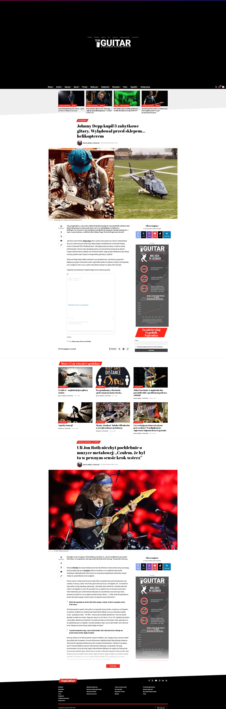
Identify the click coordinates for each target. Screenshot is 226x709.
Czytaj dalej (113, 666)
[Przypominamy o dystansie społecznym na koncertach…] (113, 377)
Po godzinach (82, 120)
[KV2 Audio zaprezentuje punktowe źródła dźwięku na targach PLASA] (127, 98)
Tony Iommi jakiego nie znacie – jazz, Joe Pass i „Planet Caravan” (71, 110)
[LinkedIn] (167, 234)
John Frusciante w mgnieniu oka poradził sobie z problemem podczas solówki (150, 392)
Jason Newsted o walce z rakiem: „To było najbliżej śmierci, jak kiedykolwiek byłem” (154, 111)
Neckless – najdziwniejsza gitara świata (73, 391)
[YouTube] (156, 680)
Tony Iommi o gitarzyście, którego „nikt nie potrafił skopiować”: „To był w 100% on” (98, 111)
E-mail (136, 340)
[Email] (61, 241)
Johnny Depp (87, 241)
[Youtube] (154, 234)
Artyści (74, 105)
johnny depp (75, 341)
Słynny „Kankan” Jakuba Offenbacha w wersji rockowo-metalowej (113, 426)
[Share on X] (61, 236)
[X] (143, 234)
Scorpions (87, 570)
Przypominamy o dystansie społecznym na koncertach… (109, 391)
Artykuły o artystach (64, 105)
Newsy (116, 105)
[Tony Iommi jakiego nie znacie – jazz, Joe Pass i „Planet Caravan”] (71, 98)
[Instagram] (149, 234)
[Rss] (166, 680)
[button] (216, 87)
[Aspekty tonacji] (75, 412)
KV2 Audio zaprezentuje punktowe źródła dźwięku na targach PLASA (126, 110)
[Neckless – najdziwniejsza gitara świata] (75, 377)
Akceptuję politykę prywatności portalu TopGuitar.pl (150, 346)
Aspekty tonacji (65, 425)
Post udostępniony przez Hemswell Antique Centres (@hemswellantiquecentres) (90, 331)
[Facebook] (138, 234)
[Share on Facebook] (61, 232)
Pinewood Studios (85, 341)
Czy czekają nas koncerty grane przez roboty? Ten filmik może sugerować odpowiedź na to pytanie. (150, 428)
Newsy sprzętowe (125, 105)
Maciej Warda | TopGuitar (91, 143)
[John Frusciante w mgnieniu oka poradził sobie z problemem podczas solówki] (151, 377)
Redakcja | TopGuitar (64, 428)
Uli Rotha (75, 568)
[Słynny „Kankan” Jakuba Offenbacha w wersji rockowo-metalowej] (113, 412)
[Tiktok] (160, 234)
